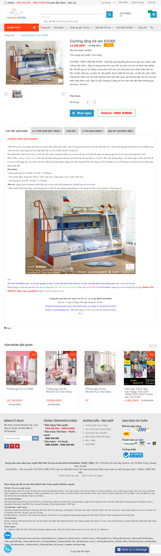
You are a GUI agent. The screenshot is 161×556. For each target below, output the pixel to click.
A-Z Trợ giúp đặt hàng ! (46, 131)
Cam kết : (71, 131)
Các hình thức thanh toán (98, 429)
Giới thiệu (123, 2)
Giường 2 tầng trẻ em (27, 158)
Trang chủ (45, 27)
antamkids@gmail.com (54, 291)
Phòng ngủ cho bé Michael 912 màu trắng (98, 390)
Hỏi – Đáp (90, 440)
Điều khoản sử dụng (92, 475)
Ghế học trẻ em (88, 538)
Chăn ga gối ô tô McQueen (142, 538)
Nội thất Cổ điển (125, 27)
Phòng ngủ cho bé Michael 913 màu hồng (59, 390)
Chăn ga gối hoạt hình (105, 541)
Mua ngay (84, 113)
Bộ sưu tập (59, 544)
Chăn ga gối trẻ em (103, 538)
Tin (151, 27)
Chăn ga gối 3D (32, 544)
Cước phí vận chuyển (96, 433)
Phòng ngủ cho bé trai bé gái (28, 538)
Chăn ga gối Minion (49, 541)
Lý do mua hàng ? (92, 131)
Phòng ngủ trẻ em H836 (20, 389)
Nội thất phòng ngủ (136, 541)
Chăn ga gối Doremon (31, 541)
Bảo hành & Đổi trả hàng (97, 436)
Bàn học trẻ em (74, 538)
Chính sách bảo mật (69, 475)
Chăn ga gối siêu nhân (66, 541)
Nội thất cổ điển (121, 541)
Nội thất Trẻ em (103, 27)
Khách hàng (138, 2)
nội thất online (89, 310)
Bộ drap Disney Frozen (86, 541)
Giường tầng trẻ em (48, 538)
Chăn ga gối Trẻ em (80, 27)
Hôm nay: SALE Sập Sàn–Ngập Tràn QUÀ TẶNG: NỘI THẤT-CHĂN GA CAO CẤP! (139, 393)
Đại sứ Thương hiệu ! (121, 131)
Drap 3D (143, 27)
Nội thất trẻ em (83, 298)
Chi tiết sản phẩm (17, 131)
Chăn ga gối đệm (46, 544)
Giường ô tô (62, 538)
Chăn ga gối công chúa (121, 538)
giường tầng (21, 147)
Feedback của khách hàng (75, 544)
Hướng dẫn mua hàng (96, 425)
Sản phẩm (59, 27)
